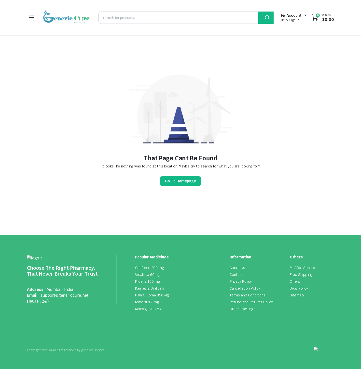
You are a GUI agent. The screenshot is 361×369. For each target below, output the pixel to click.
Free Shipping (301, 274)
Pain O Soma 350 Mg (152, 295)
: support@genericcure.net (63, 295)
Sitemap (297, 295)
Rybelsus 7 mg (147, 302)
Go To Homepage (180, 181)
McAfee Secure (302, 268)
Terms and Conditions (247, 295)
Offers (295, 281)
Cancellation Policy (245, 288)
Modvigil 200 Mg (148, 309)
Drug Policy (299, 288)
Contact (236, 274)
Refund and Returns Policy (251, 302)
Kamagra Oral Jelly (150, 288)
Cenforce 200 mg (149, 268)
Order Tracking (241, 309)
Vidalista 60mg (147, 274)
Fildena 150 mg (147, 281)
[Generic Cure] (66, 17)
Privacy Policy (241, 281)
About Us (237, 268)
